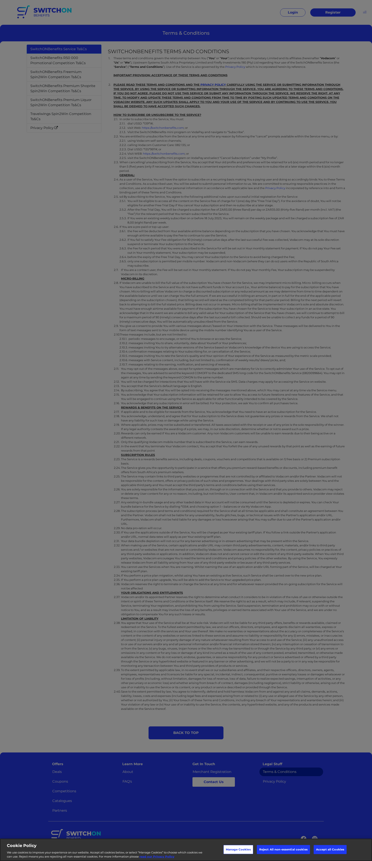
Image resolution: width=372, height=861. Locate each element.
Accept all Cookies (330, 849)
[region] (186, 850)
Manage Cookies (238, 849)
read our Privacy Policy (157, 856)
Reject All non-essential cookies (283, 849)
